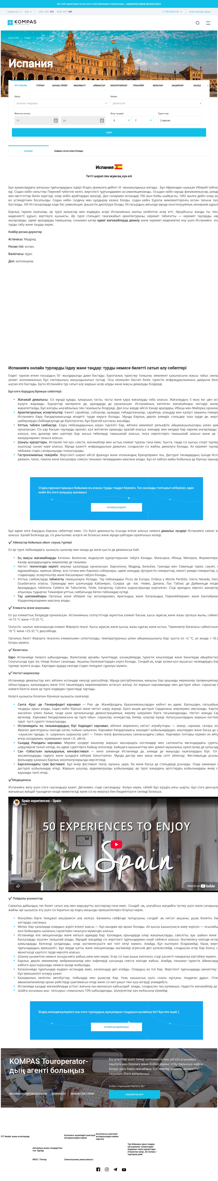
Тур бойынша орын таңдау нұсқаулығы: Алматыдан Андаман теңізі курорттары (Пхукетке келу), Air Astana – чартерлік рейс (142, 1149)
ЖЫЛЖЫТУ (80, 85)
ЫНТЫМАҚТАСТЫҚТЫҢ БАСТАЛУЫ (28, 1093)
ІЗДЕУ (109, 132)
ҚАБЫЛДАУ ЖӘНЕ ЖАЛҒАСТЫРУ (143, 4)
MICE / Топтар (39, 1159)
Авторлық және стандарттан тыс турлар (47, 1149)
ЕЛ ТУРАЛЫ (21, 85)
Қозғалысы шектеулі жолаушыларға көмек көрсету (107, 1136)
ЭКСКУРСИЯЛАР (118, 85)
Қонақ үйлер (59, 85)
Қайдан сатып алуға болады (68, 151)
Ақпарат (28, 151)
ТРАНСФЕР (138, 85)
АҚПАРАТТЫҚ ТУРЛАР (82, 1093)
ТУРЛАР (40, 85)
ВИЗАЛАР (158, 85)
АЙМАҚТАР (99, 85)
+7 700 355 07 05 (170, 11)
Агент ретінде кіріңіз (199, 11)
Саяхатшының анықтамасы (78, 1159)
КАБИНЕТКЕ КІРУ (134, 1094)
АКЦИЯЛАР (178, 85)
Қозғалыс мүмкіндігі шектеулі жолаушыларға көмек (79, 1136)
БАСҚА (197, 85)
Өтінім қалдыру (116, 507)
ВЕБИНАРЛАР (59, 1093)
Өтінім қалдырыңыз (116, 1027)
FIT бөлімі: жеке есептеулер (15, 1136)
